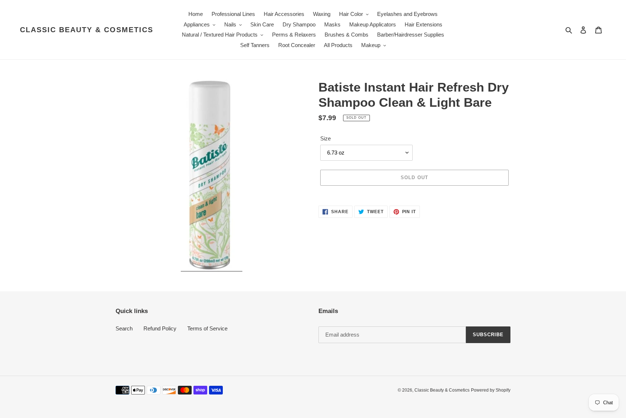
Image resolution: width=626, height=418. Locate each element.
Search (124, 328)
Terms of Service (207, 328)
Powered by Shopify (490, 390)
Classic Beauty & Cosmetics (86, 30)
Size (325, 138)
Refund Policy (159, 328)
